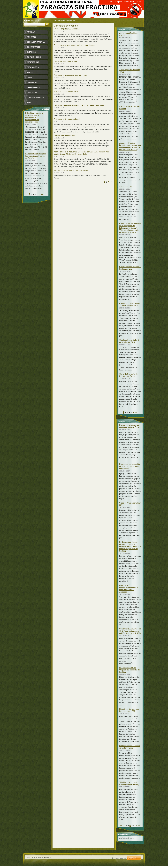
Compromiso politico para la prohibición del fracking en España (35, 156)
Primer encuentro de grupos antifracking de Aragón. (74, 45)
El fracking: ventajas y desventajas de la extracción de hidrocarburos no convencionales (34, 117)
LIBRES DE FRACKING (35, 97)
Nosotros (31, 37)
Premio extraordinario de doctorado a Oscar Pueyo (129, 426)
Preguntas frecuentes (32, 83)
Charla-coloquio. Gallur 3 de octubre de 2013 (129, 341)
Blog (29, 77)
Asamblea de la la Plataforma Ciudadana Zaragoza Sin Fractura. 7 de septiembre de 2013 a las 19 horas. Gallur (81, 153)
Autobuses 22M (125, 186)
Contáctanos (33, 92)
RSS (140, 2)
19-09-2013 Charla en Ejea (64, 135)
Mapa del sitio (130, 2)
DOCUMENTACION (34, 47)
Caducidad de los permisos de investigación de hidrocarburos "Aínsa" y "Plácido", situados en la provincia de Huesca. (130, 227)
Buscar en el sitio (31, 21)
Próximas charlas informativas (66, 91)
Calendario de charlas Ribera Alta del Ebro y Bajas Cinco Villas (79, 105)
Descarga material (36, 42)
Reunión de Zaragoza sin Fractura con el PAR (129, 710)
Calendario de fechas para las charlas (69, 119)
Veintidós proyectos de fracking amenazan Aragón (130, 783)
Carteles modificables (33, 53)
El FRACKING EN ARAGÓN (34, 58)
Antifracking (33, 62)
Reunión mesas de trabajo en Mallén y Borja (129, 747)
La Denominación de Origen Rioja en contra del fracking (129, 670)
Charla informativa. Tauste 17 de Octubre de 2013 (129, 304)
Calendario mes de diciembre (65, 61)
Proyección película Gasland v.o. (67, 29)
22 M (29, 102)
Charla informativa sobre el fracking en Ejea (130, 268)
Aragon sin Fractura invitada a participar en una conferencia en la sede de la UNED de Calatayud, (130, 146)
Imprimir (119, 2)
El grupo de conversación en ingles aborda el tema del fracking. (129, 466)
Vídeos (30, 72)
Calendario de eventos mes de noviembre (70, 75)
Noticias (31, 32)
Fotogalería (33, 67)
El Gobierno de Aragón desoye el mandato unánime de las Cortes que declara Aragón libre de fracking (130, 546)
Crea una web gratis (119, 858)
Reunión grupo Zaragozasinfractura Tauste (71, 170)
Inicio (56, 20)
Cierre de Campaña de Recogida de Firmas (128, 375)
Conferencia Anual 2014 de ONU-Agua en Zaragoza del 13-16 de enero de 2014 (130, 631)
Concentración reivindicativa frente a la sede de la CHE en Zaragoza (128, 588)
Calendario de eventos (33, 88)
